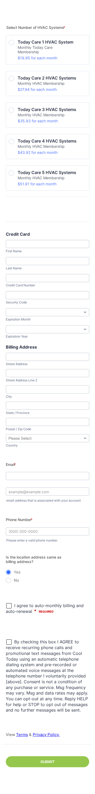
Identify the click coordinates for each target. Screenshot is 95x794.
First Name (14, 251)
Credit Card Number (20, 285)
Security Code (16, 302)
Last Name (14, 268)
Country (12, 445)
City (9, 396)
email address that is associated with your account (43, 500)
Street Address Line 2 (21, 380)
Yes (17, 572)
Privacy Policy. (46, 734)
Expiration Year (17, 336)
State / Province (18, 413)
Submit (47, 762)
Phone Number (19, 519)
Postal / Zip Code (18, 429)
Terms (22, 734)
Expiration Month (18, 319)
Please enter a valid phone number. (32, 540)
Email (11, 464)
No (16, 580)
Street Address (16, 364)
